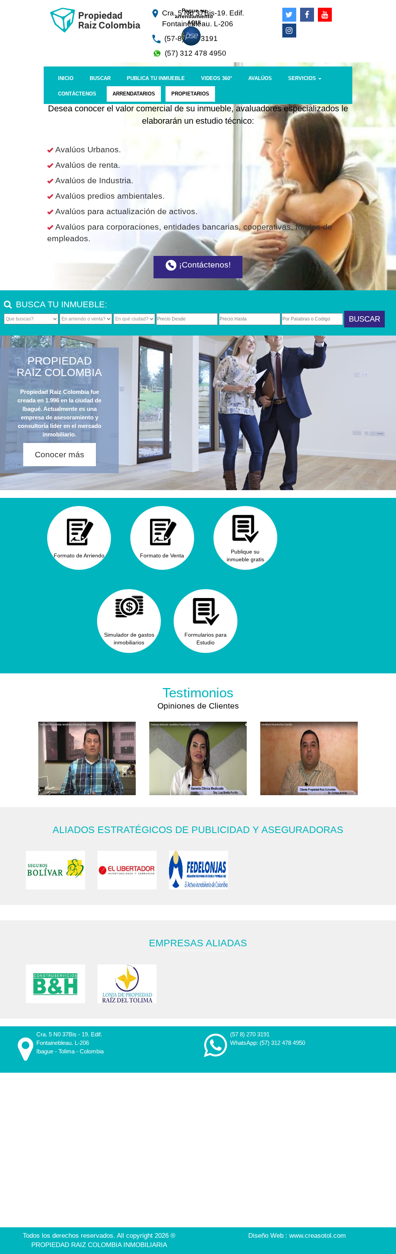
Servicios (302, 78)
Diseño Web (266, 1235)
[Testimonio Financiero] (87, 758)
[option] (55, 870)
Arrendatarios (134, 94)
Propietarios (190, 94)
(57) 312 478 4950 (282, 1042)
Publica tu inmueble (156, 78)
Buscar (100, 78)
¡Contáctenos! (204, 264)
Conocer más (59, 454)
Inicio (65, 78)
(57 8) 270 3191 (250, 1034)
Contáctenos (77, 94)
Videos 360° (216, 78)
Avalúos (260, 78)
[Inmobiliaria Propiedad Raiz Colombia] (95, 17)
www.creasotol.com (317, 1235)
